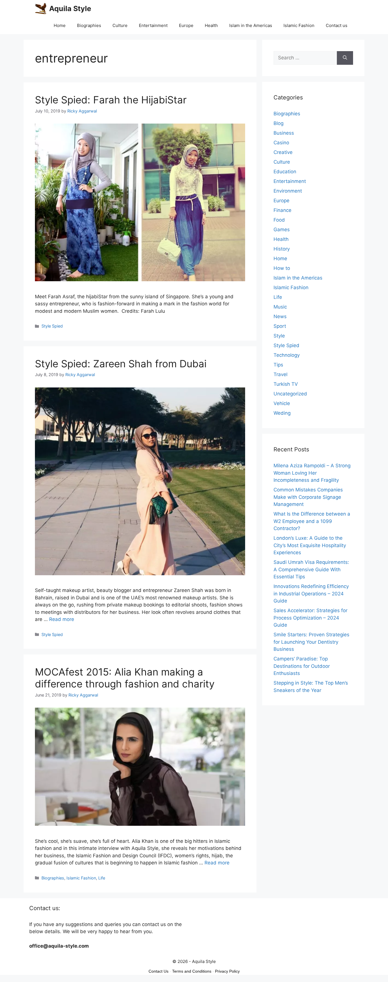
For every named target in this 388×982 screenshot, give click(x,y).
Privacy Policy (227, 971)
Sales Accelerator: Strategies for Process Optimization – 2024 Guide (310, 618)
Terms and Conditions (191, 971)
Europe (186, 25)
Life (101, 877)
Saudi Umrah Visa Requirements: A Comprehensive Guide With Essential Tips (311, 569)
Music (280, 307)
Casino (281, 142)
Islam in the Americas (250, 25)
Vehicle (282, 403)
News (280, 316)
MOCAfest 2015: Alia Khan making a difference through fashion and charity (124, 678)
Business (284, 133)
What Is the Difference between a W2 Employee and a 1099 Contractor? (312, 521)
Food (279, 220)
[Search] (345, 58)
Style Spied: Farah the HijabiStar (111, 100)
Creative (283, 152)
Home (60, 25)
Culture (120, 25)
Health (211, 25)
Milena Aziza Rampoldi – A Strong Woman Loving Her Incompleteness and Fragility (312, 473)
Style (279, 336)
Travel (280, 374)
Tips (278, 365)
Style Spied (52, 326)
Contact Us (158, 971)
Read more (61, 619)
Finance (282, 210)
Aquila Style (70, 8)
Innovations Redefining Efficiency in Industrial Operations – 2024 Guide (311, 593)
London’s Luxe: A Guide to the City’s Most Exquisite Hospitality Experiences (310, 545)
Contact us (336, 25)
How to (282, 268)
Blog (278, 123)
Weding (282, 413)
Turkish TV (286, 384)
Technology (287, 355)
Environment (288, 191)
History (282, 249)
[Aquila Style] (40, 8)
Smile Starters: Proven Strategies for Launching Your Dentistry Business (311, 642)
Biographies (89, 25)
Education (285, 171)
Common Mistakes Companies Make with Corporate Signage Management (308, 497)
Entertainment (153, 25)
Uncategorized (290, 394)
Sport (280, 326)
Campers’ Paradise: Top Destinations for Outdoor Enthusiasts (302, 666)
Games (282, 229)
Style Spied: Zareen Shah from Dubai (120, 364)
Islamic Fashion (298, 25)
